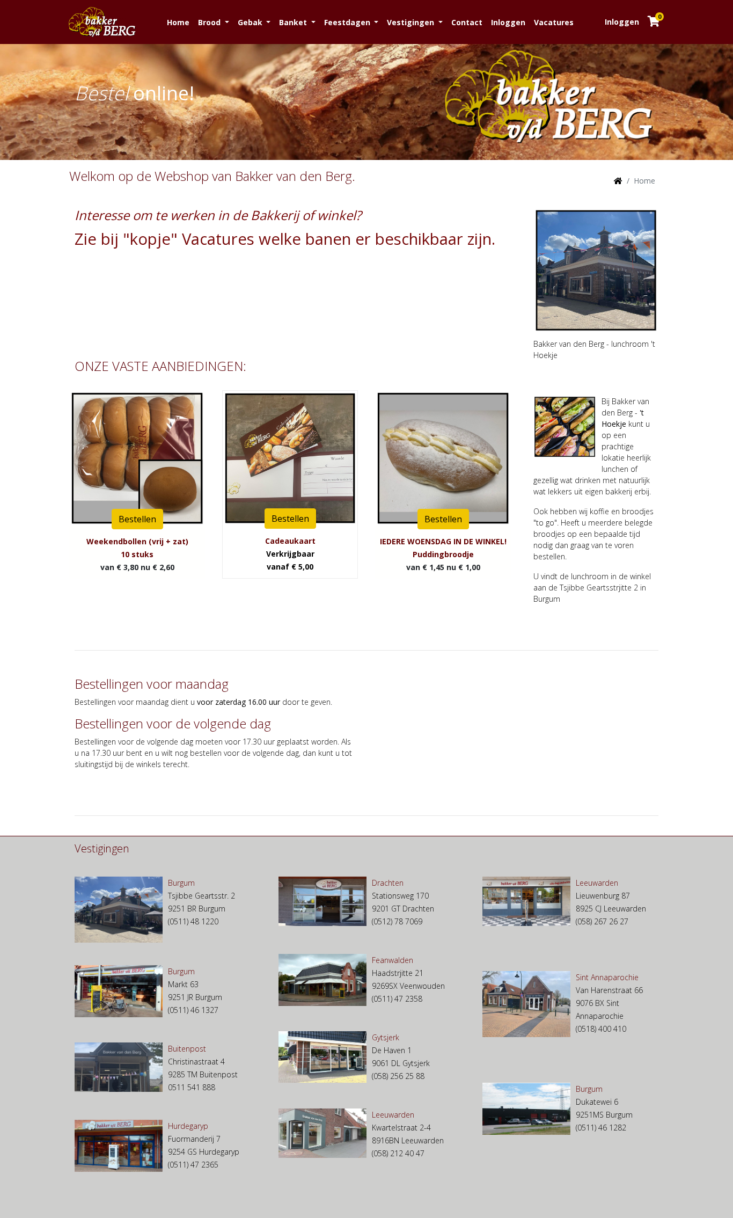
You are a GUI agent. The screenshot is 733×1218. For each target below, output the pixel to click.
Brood (210, 22)
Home (178, 22)
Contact (466, 22)
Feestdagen (348, 22)
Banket (294, 22)
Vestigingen (411, 22)
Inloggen (508, 22)
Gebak (251, 22)
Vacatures (554, 22)
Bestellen (137, 519)
